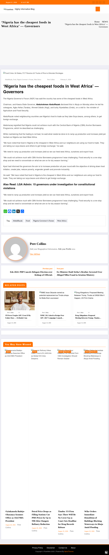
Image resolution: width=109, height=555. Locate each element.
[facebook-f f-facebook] (93, 2)
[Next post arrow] (105, 272)
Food (14, 79)
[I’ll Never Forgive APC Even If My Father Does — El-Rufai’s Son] (19, 300)
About (73, 548)
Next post (60, 268)
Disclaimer (51, 548)
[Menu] (98, 9)
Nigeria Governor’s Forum (25, 79)
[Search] (103, 9)
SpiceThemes (69, 551)
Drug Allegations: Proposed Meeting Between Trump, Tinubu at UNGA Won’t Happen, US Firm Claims (88, 317)
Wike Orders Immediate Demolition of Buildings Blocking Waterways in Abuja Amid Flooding (70, 519)
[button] (106, 552)
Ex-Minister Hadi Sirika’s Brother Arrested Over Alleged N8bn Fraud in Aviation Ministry (79, 273)
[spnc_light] (106, 9)
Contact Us (63, 548)
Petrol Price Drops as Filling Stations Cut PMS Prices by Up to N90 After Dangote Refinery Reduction (18, 517)
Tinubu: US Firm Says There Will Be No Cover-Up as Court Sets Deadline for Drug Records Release (44, 519)
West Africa (37, 79)
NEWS (11, 351)
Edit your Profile (64, 249)
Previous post (47, 268)
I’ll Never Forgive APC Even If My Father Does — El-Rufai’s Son (18, 317)
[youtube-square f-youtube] (104, 2)
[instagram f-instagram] (100, 2)
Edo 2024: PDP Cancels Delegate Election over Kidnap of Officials (31, 273)
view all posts (35, 254)
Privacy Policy (37, 548)
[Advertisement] (54, 47)
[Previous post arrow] (4, 272)
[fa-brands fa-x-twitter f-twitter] (97, 2)
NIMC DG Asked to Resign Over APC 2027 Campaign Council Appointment (52, 317)
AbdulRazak (8, 79)
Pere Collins (51, 79)
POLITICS (44, 351)
